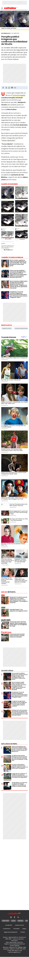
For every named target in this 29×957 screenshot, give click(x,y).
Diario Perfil (5, 920)
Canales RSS (8, 925)
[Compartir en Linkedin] (12, 88)
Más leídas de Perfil (9, 744)
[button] (26, 13)
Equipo (24, 928)
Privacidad (16, 928)
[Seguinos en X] (18, 917)
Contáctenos (6, 928)
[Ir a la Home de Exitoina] (11, 8)
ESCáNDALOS (5, 33)
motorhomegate (19, 95)
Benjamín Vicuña (7, 328)
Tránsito (22, 932)
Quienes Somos (19, 925)
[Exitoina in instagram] (11, 917)
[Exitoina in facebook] (14, 917)
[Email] (15, 88)
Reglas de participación (10, 932)
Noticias (20, 920)
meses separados (8, 140)
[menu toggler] (2, 8)
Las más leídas (7, 671)
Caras (13, 920)
